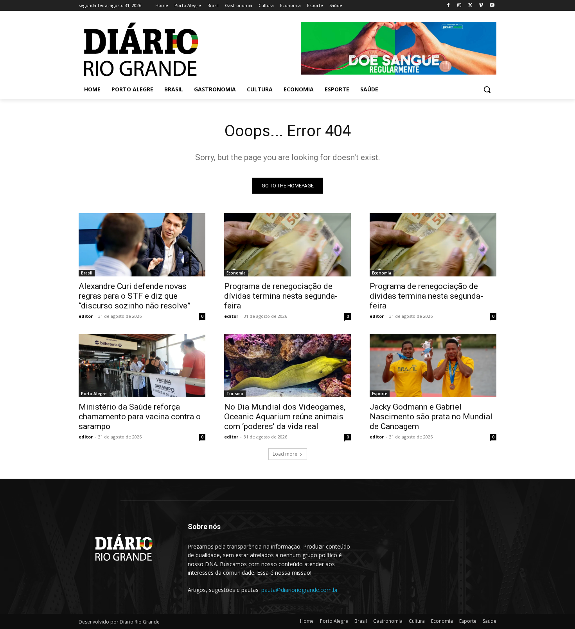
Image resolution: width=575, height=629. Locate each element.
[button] (487, 89)
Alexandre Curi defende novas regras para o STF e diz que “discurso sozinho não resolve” (134, 296)
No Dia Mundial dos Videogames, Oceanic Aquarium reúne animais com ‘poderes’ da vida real (284, 416)
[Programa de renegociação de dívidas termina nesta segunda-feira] (287, 244)
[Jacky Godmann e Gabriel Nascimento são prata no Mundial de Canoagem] (433, 365)
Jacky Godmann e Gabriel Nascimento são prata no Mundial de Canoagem (431, 416)
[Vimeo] (480, 5)
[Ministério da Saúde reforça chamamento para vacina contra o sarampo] (142, 365)
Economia (236, 273)
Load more (285, 454)
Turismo (234, 393)
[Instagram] (459, 5)
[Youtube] (491, 5)
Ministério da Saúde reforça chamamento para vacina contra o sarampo (140, 416)
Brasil (86, 273)
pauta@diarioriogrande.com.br (299, 589)
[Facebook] (448, 5)
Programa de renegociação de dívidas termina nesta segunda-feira (281, 296)
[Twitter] (470, 5)
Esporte (379, 393)
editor (86, 316)
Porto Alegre (93, 393)
